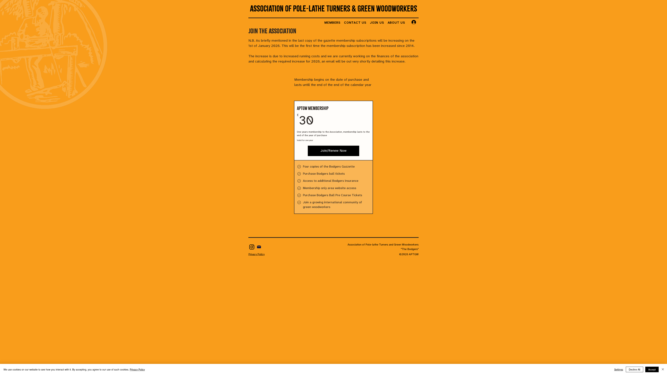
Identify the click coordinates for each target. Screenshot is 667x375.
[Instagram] (251, 247)
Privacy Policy (137, 369)
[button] (332, 23)
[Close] (663, 369)
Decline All (634, 369)
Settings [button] (618, 369)
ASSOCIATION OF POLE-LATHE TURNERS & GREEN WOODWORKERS (333, 8)
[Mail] (259, 246)
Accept (652, 369)
